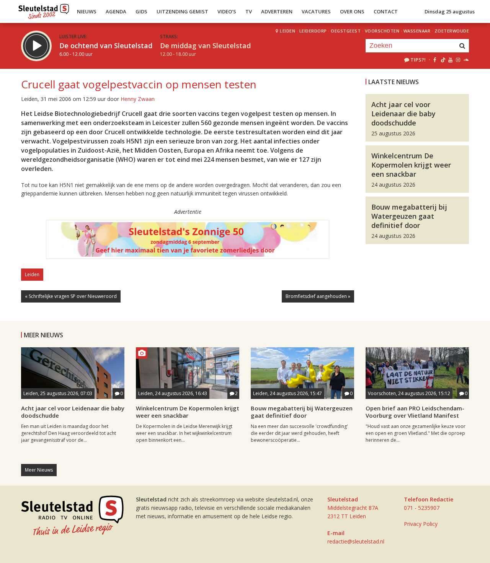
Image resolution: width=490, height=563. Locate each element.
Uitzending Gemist (182, 11)
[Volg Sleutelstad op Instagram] (458, 59)
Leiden (287, 31)
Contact (386, 11)
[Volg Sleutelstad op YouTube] (450, 59)
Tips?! (418, 59)
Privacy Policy (421, 523)
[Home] (44, 9)
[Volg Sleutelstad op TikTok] (442, 59)
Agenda (116, 11)
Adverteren (276, 11)
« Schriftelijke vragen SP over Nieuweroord (71, 296)
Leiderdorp (313, 31)
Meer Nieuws (39, 470)
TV (248, 11)
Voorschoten (382, 31)
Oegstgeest (346, 31)
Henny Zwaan (138, 99)
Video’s (226, 11)
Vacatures (316, 11)
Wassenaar (417, 31)
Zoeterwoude (451, 31)
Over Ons (352, 11)
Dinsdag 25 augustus (450, 11)
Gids (141, 11)
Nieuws (86, 11)
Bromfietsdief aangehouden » (318, 296)
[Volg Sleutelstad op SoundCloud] (466, 59)
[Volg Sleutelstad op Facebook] (435, 59)
